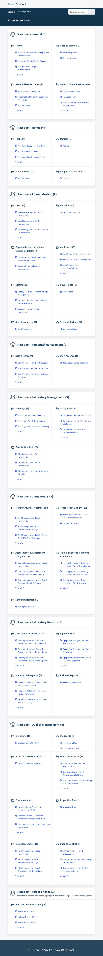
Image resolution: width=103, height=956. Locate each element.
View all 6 (64, 665)
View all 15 (19, 588)
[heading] (30, 46)
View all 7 (19, 237)
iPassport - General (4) (31, 34)
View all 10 (64, 110)
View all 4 (19, 162)
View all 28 (19, 665)
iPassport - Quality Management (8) (40, 725)
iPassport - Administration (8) (37, 194)
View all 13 (19, 876)
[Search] (91, 12)
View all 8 (19, 74)
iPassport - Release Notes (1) (36, 892)
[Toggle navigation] (92, 4)
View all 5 (19, 110)
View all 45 (19, 927)
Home (10, 11)
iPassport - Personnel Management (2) (42, 345)
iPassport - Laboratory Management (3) (43, 397)
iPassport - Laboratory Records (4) (39, 622)
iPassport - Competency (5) (35, 496)
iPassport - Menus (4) (31, 128)
